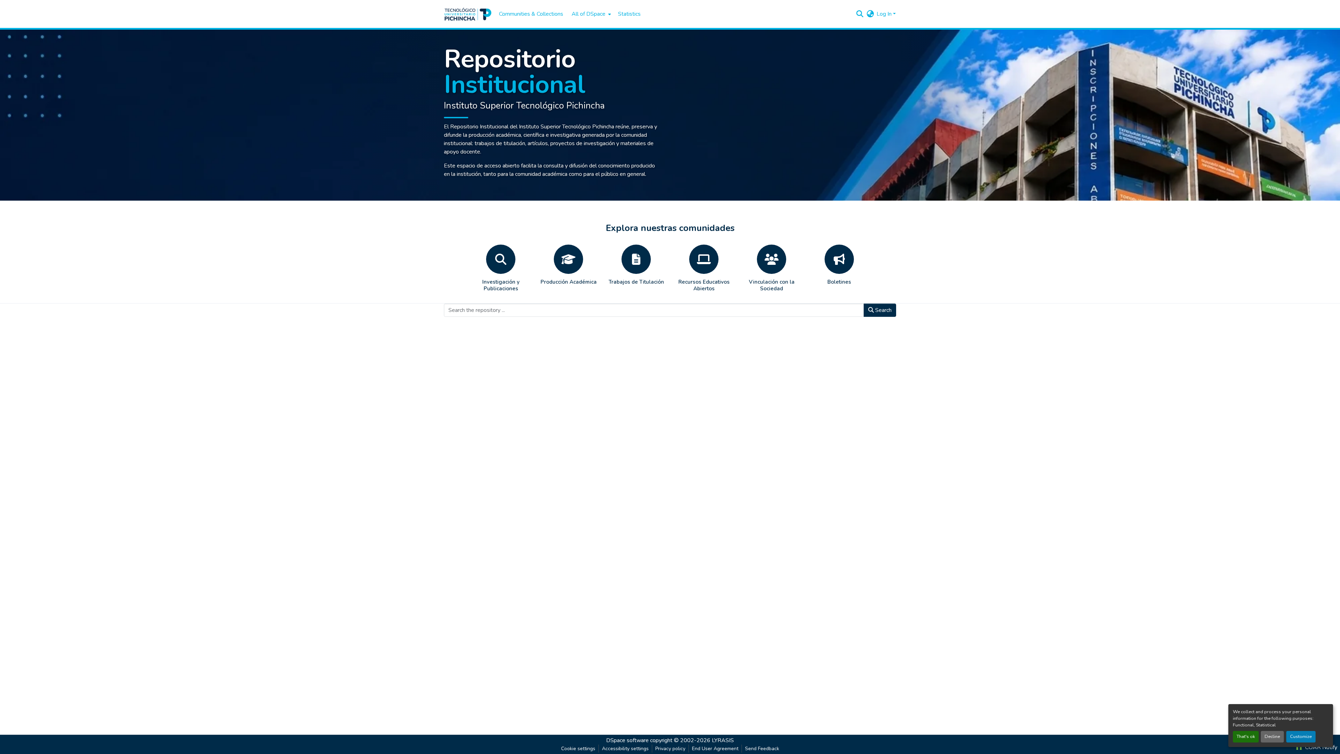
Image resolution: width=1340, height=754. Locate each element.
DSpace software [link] (627, 740)
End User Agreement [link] (715, 748)
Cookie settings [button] (578, 748)
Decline (1272, 736)
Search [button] (883, 310)
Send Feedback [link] (762, 748)
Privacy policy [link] (670, 748)
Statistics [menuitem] (629, 14)
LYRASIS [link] (723, 740)
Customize (1301, 736)
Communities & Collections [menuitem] (531, 14)
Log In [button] (885, 14)
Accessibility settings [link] (625, 748)
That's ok (1246, 736)
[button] (468, 14)
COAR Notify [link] (1320, 747)
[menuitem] (590, 14)
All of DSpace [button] (588, 14)
